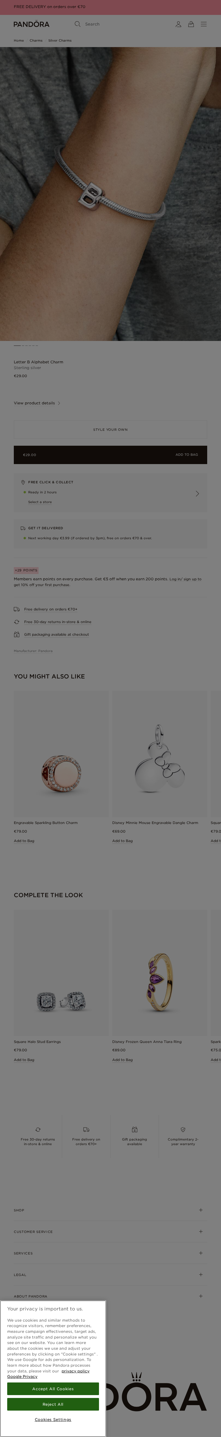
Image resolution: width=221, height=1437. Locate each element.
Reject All (53, 1404)
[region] (53, 1368)
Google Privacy (22, 1376)
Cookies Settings (53, 1419)
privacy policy (75, 1371)
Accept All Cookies (53, 1388)
